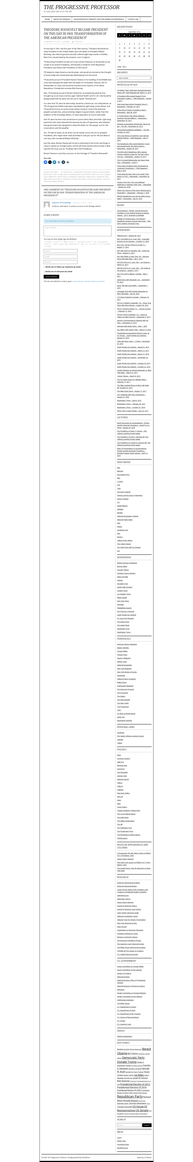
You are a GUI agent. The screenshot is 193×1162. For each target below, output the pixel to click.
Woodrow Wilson (135, 1113)
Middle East (52, 177)
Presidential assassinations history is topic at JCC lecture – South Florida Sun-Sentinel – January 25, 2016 (133, 335)
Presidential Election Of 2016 (132, 1087)
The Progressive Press (125, 831)
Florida (128, 1065)
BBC (118, 478)
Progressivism (91, 177)
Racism (145, 1093)
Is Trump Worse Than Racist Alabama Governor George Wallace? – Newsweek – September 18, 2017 (132, 118)
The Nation (121, 696)
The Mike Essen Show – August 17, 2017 (131, 391)
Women (126, 1113)
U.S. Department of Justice (126, 1007)
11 (129, 48)
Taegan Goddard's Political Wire (128, 810)
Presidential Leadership (76, 177)
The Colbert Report (124, 544)
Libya (45, 177)
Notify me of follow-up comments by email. (63, 267)
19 (134, 52)
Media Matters (122, 506)
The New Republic (123, 700)
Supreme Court (122, 1103)
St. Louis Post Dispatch (125, 618)
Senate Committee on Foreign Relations (131, 993)
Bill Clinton (132, 1053)
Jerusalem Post (122, 584)
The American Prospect (125, 689)
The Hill (119, 824)
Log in (119, 1137)
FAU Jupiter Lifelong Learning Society (130, 736)
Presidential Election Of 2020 (129, 1090)
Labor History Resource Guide (128, 913)
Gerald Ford (129, 1072)
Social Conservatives (94, 179)
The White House (123, 1003)
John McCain (128, 1078)
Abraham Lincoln (123, 1049)
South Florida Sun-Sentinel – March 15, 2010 (133, 354)
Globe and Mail (122, 577)
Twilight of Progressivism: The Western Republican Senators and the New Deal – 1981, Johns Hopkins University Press (134, 221)
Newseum (120, 990)
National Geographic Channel (127, 516)
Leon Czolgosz (105, 174)
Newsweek (121, 675)
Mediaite (120, 509)
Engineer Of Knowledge (61, 203)
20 (139, 52)
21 (144, 52)
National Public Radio (124, 520)
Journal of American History (127, 906)
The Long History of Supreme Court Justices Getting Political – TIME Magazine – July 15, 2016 (133, 138)
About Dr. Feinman (61, 19)
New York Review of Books (127, 672)
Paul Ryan (133, 1081)
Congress (141, 1054)
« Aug (119, 66)
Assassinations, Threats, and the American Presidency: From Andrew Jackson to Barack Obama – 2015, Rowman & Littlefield (133, 213)
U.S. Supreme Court (124, 1024)
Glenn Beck (86, 174)
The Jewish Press (123, 622)
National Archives (123, 977)
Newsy (119, 526)
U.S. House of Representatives (128, 1017)
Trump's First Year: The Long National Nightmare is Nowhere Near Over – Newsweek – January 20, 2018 (134, 184)
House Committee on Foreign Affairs (130, 966)
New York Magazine (124, 668)
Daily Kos (120, 762)
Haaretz (120, 580)
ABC (118, 468)
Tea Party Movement (137, 1103)
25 (129, 56)
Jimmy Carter (129, 1075)
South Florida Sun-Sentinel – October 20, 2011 (133, 363)
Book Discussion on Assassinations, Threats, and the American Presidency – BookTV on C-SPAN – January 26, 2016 (133, 425)
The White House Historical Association (131, 947)
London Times (122, 591)
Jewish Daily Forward (124, 587)
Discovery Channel (123, 492)
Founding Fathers (74, 174)
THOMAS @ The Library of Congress (130, 951)
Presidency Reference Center (127, 934)
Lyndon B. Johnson (140, 1078)
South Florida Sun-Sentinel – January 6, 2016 (133, 347)
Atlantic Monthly (123, 648)
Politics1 (120, 786)
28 (144, 56)
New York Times (123, 601)
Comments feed (123, 1144)
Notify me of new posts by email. (59, 271)
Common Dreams (123, 758)
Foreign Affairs (122, 651)
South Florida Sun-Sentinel (126, 615)
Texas (148, 1103)
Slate (119, 804)
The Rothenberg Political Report (128, 835)
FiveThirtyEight (122, 772)
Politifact (120, 790)
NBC (118, 523)
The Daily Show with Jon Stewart (129, 547)
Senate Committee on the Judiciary (129, 996)
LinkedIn (120, 739)
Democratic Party (50, 174)
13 (139, 48)
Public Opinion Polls (135, 1093)
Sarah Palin (142, 1101)
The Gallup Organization (125, 821)
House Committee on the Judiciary (129, 970)
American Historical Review (127, 886)
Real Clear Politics (123, 793)
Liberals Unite (122, 776)
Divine (139, 1157)
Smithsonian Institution (125, 1000)
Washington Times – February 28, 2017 (131, 404)
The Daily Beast (123, 817)
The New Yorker (123, 703)
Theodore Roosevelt (124, 1107)
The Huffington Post (124, 828)
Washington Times (124, 632)
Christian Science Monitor (126, 573)
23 (120, 56)
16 (120, 52)
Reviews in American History (127, 937)
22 (149, 52)
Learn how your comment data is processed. (88, 281)
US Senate (142, 1110)
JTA (118, 502)
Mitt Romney (62, 177)
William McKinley (58, 181)
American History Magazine (127, 644)
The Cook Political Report (126, 814)
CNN (119, 488)
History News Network (125, 859)
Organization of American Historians (130, 930)
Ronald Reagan (130, 1100)
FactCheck (121, 769)
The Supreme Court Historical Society (130, 944)
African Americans (136, 1049)
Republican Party (103, 177)
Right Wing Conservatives (53, 179)
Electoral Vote (122, 765)
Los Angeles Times (124, 594)
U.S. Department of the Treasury (129, 1014)
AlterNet (120, 471)
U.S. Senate (121, 1021)
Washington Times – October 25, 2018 (131, 407)
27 (139, 56)
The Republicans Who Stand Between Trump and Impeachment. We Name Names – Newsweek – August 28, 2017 (133, 146)
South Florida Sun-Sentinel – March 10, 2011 (133, 351)
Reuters (120, 537)
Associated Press (123, 475)
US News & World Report (126, 714)
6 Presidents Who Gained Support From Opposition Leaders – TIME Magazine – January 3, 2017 (134, 98)
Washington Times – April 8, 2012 (129, 400)
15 (149, 48)
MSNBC (120, 513)
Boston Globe (122, 566)
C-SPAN (120, 481)
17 (124, 52)
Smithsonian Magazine (125, 686)
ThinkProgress (122, 838)
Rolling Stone (122, 682)
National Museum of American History (131, 986)
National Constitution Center (127, 916)
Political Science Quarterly (126, 679)
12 (134, 48)
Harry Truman (138, 1072)
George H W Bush (135, 1069)
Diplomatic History (123, 899)
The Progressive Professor (82, 7)
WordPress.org (122, 1148)
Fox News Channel (137, 1065)
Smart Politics (122, 807)
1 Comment (78, 41)
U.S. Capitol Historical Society (127, 954)
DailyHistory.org (123, 895)
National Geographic (124, 665)
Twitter (119, 743)
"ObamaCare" (68, 172)
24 (124, 56)
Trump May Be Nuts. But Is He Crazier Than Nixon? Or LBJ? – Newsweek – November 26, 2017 (133, 176)
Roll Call (120, 797)
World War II (143, 1113)
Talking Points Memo (124, 540)
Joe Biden (139, 1074)
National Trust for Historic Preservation (131, 920)
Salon (119, 800)
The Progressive (123, 707)
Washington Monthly (124, 720)
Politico (119, 783)
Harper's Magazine (124, 658)
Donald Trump (127, 1062)
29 (149, 56)
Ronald (66, 41)
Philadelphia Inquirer (124, 608)
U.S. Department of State (126, 1010)
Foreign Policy (62, 174)
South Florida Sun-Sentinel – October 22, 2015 (133, 367)
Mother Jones (122, 662)
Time (119, 710)
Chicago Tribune (123, 570)
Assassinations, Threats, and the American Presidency (99, 19)
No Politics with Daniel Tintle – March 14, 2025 (134, 330)
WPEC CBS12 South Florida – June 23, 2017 (132, 411)
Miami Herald (122, 597)
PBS (118, 533)
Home (47, 19)
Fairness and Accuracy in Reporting (129, 495)
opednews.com (122, 530)
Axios (119, 755)
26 (134, 56)
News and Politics (51, 172)
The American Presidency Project (129, 940)
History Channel (122, 499)
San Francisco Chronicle (125, 611)
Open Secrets (122, 927)
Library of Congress (124, 973)
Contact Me (133, 19)
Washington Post (123, 629)
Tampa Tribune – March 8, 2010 (128, 376)
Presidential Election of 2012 (135, 1084)
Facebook (120, 733)
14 (144, 48)
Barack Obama (104, 172)
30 (120, 60)
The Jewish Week (123, 625)
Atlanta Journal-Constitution (127, 563)
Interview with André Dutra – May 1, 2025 (132, 326)
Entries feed (121, 1141)
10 (124, 48)
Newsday (120, 604)
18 (129, 52)
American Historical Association (128, 883)
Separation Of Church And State (74, 179)
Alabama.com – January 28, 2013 (129, 236)
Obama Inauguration (124, 1036)
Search (146, 1125)
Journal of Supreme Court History (129, 909)
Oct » (124, 66)
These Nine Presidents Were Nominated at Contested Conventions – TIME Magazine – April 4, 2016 (132, 168)
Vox (118, 551)
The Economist (122, 693)
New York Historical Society (127, 923)
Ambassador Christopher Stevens (86, 172)
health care (95, 174)
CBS (118, 485)
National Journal (123, 779)
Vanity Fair (121, 717)
